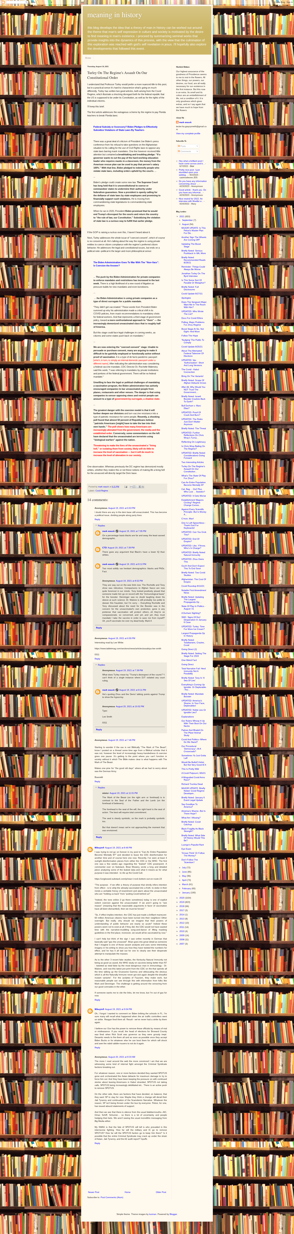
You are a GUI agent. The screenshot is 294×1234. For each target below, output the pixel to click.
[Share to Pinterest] (142, 486)
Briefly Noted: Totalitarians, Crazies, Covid (193, 642)
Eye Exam (186, 849)
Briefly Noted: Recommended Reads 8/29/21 (193, 260)
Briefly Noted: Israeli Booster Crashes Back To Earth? (193, 399)
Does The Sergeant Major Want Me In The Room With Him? (194, 304)
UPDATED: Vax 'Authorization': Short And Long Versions (192, 363)
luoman (152, 1214)
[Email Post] (126, 487)
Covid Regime (102, 491)
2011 (182, 927)
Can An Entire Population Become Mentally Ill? (193, 483)
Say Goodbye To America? (189, 805)
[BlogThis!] (134, 486)
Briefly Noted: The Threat (193, 428)
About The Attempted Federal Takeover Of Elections (192, 353)
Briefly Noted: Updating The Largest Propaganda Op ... (192, 599)
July (184, 867)
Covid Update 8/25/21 (192, 346)
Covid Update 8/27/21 (192, 293)
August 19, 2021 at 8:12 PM (132, 564)
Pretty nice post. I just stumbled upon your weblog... (189, 172)
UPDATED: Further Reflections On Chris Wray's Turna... (192, 435)
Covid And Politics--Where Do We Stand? (194, 740)
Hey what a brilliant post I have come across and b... (192, 162)
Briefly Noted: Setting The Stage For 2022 (193, 654)
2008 (182, 939)
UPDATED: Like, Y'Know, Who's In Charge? (193, 546)
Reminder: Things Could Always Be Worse (193, 268)
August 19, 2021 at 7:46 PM (121, 740)
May (184, 876)
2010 (182, 931)
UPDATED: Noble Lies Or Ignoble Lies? (193, 711)
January (186, 892)
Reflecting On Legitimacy (193, 442)
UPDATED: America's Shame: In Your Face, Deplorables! (193, 703)
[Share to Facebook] (139, 486)
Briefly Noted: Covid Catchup (191, 823)
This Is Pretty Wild (190, 769)
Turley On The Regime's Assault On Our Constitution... (193, 469)
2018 (182, 906)
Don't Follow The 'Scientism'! (189, 861)
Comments (185, 151)
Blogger (173, 1214)
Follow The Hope (189, 335)
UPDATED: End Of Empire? (190, 540)
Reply (97, 519)
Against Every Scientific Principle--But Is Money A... (193, 512)
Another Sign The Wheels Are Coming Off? (193, 238)
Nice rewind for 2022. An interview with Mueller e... (191, 200)
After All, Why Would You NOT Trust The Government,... (193, 389)
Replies (101, 525)
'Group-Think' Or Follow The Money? (193, 854)
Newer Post (93, 1192)
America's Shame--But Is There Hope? (193, 812)
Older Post (161, 1192)
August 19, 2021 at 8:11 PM (132, 690)
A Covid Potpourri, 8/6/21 (193, 773)
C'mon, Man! (187, 518)
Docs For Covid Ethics (192, 318)
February (187, 888)
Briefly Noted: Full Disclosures (190, 288)
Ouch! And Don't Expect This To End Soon (192, 567)
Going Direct (187, 664)
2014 (182, 914)
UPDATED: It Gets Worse (193, 496)
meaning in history (114, 14)
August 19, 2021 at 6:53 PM (121, 508)
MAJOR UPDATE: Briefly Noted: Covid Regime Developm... (193, 791)
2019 (182, 902)
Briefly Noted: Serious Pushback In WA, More (193, 251)
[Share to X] (137, 486)
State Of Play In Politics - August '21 (193, 607)
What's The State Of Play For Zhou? (193, 476)
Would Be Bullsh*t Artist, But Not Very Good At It (193, 763)
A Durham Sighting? (191, 613)
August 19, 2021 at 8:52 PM (129, 581)
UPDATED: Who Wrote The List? (192, 312)
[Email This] (131, 486)
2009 (182, 935)
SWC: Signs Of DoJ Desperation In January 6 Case (193, 620)
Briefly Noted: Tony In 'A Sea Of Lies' (192, 679)
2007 (182, 944)
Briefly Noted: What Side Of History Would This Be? (193, 838)
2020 (182, 898)
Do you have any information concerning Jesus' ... (193, 182)
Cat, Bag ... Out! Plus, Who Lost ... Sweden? (193, 490)
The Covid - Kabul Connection (190, 370)
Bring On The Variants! (192, 376)
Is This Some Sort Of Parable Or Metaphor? (193, 281)
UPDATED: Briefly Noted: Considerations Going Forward (193, 455)
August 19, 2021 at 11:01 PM (124, 793)
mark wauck (108, 531)
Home (88, 57)
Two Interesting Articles (192, 462)
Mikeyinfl (99, 847)
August (185, 224)
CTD (104, 547)
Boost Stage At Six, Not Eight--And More (192, 330)
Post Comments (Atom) (112, 1197)
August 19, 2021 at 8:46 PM (118, 847)
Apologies (186, 298)
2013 (182, 918)
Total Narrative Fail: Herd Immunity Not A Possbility (193, 671)
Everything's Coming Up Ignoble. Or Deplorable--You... (194, 687)
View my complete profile (188, 133)
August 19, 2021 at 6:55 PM (121, 638)
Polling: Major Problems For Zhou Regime (192, 323)
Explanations (187, 716)
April (184, 880)
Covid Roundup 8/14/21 (192, 586)
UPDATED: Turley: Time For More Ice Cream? (193, 627)
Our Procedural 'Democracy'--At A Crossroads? (191, 749)
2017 (182, 910)
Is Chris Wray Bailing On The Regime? (193, 447)
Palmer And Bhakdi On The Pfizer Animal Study (192, 733)
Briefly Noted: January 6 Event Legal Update (193, 798)
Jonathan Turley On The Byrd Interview (193, 274)
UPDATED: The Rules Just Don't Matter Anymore (192, 421)
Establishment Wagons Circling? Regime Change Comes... (192, 502)
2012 (182, 923)
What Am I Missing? (191, 817)
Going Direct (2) (189, 649)
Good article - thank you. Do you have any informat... (192, 191)
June (184, 872)
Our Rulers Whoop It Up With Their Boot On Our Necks (194, 723)
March (185, 884)
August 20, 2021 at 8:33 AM (121, 1057)
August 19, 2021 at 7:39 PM (121, 547)
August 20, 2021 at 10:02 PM (130, 706)
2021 (182, 216)
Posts (183, 146)
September (187, 220)
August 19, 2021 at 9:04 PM (118, 1009)
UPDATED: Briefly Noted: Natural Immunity (193, 553)
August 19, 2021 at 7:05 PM (132, 531)
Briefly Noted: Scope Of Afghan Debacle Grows (193, 381)
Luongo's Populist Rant (192, 845)
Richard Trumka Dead (192, 784)
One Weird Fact (189, 660)
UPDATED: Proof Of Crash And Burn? (191, 413)
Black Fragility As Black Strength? (192, 829)
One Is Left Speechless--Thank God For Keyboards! (193, 525)
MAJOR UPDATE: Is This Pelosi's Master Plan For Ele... (193, 230)
